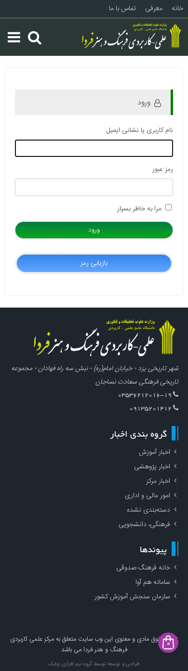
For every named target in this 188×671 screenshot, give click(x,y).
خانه (177, 8)
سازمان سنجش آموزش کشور (132, 597)
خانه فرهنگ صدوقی (143, 568)
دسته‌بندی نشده (148, 510)
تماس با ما (122, 8)
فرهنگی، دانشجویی (144, 524)
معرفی (153, 8)
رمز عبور (162, 169)
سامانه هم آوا (152, 582)
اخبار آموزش (154, 452)
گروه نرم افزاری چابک (70, 664)
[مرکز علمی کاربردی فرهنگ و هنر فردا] (132, 37)
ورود (94, 230)
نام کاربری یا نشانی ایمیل (140, 130)
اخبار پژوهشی (152, 467)
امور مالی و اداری (147, 496)
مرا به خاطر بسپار (139, 209)
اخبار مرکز (158, 481)
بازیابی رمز (94, 263)
